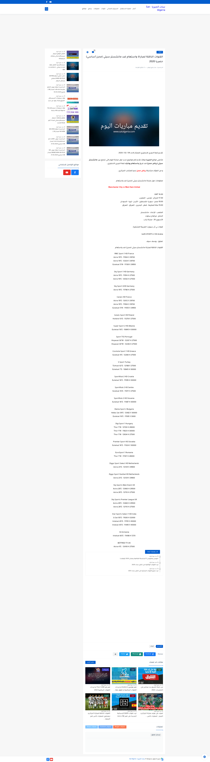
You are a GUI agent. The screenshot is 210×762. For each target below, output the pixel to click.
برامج (90, 9)
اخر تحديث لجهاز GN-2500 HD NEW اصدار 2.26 (57, 130)
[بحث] (46, 9)
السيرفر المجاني (112, 9)
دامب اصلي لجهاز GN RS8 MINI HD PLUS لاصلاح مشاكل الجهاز (57, 78)
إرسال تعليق (155, 735)
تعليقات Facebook (105, 727)
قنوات (103, 9)
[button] (150, 654)
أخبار (134, 9)
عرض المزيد (90, 662)
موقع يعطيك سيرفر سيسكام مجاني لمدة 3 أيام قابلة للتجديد (56, 120)
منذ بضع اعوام (153, 556)
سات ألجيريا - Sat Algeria (155, 9)
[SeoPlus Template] (162, 759)
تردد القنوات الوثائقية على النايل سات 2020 (145, 565)
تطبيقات (97, 9)
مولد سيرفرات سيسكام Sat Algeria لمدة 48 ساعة (56, 109)
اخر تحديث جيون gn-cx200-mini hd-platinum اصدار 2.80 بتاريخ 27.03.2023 (56, 141)
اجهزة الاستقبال (125, 9)
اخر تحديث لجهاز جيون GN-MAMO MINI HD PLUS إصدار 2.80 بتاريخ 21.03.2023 (56, 152)
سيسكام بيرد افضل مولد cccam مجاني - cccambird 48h (56, 67)
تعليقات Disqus (91, 727)
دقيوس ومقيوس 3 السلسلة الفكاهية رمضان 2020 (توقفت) (139, 558)
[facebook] (46, 1)
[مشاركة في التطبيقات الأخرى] (115, 654)
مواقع (84, 9)
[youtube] (50, 1)
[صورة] (73, 55)
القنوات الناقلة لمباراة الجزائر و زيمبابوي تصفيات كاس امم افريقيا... (99, 716)
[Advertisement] (105, 31)
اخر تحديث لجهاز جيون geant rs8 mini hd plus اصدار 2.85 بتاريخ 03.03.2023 (56, 89)
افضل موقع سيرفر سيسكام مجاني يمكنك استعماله (58, 56)
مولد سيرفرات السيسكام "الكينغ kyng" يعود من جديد (56, 99)
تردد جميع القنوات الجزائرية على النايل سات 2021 (143, 571)
